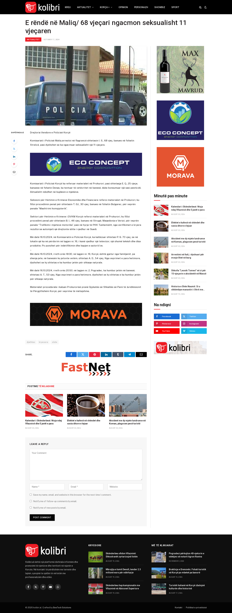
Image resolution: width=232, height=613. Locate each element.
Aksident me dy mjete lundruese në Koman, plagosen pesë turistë (127, 422)
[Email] (14, 172)
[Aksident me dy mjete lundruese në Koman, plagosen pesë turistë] (128, 405)
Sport (175, 7)
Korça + (105, 7)
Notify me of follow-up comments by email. (55, 501)
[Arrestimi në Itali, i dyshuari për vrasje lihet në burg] (161, 258)
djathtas (31, 342)
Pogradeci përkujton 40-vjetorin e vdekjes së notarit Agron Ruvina (186, 555)
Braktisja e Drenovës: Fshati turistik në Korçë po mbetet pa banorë (187, 571)
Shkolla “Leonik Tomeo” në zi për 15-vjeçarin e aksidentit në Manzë (188, 272)
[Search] (200, 7)
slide (54, 342)
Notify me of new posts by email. (49, 508)
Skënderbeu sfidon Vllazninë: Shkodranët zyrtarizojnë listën (122, 555)
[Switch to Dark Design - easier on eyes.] (205, 7)
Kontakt (178, 607)
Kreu (68, 7)
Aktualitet (84, 7)
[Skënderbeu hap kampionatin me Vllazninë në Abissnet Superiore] (95, 588)
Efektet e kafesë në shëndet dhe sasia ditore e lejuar (83, 422)
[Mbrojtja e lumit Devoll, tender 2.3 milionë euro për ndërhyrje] (95, 572)
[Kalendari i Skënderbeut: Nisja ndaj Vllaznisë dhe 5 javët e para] (44, 405)
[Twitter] (14, 149)
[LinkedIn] (14, 156)
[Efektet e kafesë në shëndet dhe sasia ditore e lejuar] (86, 405)
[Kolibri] (42, 7)
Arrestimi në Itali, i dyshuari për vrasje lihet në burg (187, 256)
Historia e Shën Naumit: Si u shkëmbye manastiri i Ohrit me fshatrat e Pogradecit (187, 288)
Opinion (123, 7)
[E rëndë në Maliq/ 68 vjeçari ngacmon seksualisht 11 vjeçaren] (86, 85)
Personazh (141, 7)
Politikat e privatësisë (196, 607)
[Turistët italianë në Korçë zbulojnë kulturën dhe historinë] (159, 588)
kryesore (43, 342)
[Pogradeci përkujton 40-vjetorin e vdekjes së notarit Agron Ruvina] (159, 557)
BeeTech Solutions (62, 607)
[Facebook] (14, 141)
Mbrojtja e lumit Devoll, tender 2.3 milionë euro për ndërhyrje (123, 571)
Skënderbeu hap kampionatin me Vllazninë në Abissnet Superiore (123, 587)
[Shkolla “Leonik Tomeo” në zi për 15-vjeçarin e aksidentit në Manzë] (161, 274)
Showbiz (159, 7)
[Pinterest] (14, 164)
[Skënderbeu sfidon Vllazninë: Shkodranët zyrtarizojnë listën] (95, 557)
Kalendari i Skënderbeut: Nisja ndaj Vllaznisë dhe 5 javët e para (43, 422)
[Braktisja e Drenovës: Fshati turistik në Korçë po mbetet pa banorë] (159, 572)
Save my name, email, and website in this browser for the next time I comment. (72, 495)
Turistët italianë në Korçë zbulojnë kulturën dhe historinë (187, 587)
